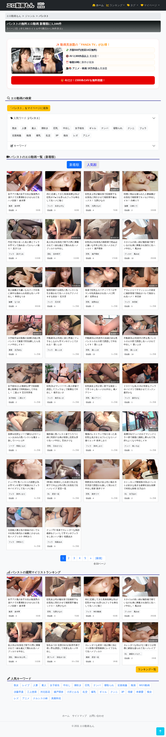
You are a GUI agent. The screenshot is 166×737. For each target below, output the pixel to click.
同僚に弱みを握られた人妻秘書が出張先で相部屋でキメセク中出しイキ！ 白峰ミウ (139, 197)
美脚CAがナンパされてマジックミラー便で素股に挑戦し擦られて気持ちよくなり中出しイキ (140, 437)
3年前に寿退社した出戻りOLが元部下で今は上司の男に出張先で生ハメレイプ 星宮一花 (62, 485)
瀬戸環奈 (58, 691)
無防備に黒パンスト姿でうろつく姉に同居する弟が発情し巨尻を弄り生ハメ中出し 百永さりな (62, 437)
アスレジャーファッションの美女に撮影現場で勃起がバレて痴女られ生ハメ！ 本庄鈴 (139, 293)
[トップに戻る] (160, 731)
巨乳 (55, 128)
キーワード (20, 145)
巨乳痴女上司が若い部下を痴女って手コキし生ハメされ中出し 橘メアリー (101, 389)
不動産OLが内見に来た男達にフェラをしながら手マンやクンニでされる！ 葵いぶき (63, 341)
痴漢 (28, 135)
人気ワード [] (26, 118)
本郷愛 (139, 691)
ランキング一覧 (147, 669)
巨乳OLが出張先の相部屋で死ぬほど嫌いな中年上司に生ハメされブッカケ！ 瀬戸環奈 (101, 245)
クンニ (131, 128)
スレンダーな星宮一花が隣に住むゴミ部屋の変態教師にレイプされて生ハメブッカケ (101, 648)
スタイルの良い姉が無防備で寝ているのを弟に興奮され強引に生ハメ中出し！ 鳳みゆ (139, 245)
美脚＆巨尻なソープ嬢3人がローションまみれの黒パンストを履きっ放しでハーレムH (24, 437)
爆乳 (38, 135)
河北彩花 (45, 691)
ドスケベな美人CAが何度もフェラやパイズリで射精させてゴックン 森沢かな (140, 389)
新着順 (74, 164)
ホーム (99, 5)
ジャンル (30, 16)
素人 (34, 128)
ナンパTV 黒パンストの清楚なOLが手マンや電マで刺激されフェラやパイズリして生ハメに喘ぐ (24, 485)
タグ (133, 5)
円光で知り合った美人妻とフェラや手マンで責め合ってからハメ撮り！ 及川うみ (24, 245)
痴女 (66, 135)
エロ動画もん (13, 16)
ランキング (116, 5)
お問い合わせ (96, 715)
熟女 (14, 128)
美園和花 (56, 698)
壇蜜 (130, 691)
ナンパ (104, 128)
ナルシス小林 (40, 698)
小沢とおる (73, 691)
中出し (66, 128)
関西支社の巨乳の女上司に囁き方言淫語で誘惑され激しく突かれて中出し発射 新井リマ (101, 485)
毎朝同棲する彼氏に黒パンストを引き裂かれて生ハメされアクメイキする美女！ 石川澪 (62, 293)
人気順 (92, 164)
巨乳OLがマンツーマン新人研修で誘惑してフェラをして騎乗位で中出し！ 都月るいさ (63, 389)
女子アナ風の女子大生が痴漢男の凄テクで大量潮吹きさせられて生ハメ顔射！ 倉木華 (24, 197)
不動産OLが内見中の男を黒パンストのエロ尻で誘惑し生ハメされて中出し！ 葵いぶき (140, 341)
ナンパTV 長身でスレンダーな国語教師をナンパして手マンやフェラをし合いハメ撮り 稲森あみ (63, 533)
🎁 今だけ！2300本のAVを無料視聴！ (83, 80)
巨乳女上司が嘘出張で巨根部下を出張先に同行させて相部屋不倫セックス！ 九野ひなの (101, 197)
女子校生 (79, 128)
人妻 (24, 128)
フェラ (143, 128)
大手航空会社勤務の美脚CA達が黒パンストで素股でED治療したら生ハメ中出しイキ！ (24, 341)
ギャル (92, 128)
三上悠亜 (32, 691)
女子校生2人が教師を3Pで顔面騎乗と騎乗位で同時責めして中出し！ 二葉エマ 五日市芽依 (23, 389)
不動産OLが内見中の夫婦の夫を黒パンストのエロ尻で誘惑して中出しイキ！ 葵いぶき (101, 341)
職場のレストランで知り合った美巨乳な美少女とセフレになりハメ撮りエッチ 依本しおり (101, 437)
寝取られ (117, 128)
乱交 (48, 135)
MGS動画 (144, 685)
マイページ (150, 5)
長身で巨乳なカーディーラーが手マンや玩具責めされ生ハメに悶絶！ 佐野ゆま (101, 293)
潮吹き (44, 128)
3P (57, 135)
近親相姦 (16, 135)
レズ (75, 135)
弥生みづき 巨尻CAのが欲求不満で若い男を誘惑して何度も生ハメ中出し (63, 648)
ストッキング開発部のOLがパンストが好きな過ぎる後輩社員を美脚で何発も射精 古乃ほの (140, 485)
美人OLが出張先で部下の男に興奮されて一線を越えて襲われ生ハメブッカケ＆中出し (63, 245)
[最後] (98, 558)
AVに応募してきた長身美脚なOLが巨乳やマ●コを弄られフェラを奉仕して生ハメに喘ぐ (63, 197)
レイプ (26, 685)
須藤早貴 (19, 691)
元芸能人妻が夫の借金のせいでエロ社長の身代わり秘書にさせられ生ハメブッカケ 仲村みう (24, 533)
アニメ (86, 135)
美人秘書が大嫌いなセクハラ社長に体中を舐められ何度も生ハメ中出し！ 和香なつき (24, 293)
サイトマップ (79, 715)
